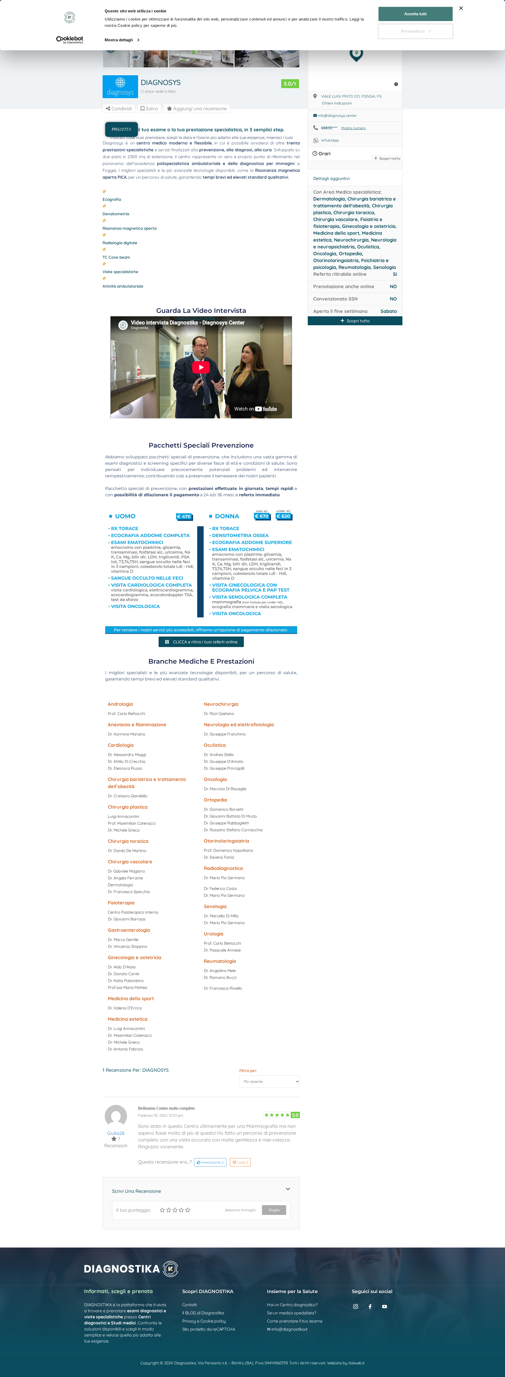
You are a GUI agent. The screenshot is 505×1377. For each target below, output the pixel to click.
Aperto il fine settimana (340, 311)
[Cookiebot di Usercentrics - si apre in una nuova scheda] (70, 40)
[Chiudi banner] (461, 8)
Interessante (212, 1162)
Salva (151, 109)
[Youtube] (387, 1308)
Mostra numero (353, 128)
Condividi (121, 109)
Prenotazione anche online (343, 286)
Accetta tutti (415, 14)
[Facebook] (373, 1308)
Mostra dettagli (119, 40)
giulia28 (115, 1133)
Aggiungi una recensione (199, 109)
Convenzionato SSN (335, 299)
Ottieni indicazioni (337, 103)
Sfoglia (274, 1210)
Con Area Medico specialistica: (347, 192)
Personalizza (413, 31)
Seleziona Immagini (240, 1210)
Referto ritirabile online (340, 274)
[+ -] (355, 59)
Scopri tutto (389, 158)
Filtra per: (248, 1070)
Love (242, 1162)
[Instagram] (358, 1308)
